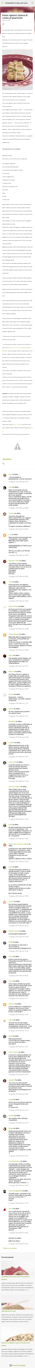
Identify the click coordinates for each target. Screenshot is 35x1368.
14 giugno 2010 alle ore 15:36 (18, 781)
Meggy (11, 1128)
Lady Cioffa (12, 762)
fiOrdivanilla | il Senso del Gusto (16, 3)
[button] (3, 24)
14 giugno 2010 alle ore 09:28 (18, 555)
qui (31, 427)
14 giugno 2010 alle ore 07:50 (18, 482)
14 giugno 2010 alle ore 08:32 (18, 529)
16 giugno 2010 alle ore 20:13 (18, 1110)
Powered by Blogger (19, 1365)
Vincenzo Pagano (14, 786)
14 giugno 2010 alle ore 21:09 (18, 936)
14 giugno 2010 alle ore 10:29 (18, 689)
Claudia (11, 901)
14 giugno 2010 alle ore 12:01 (18, 716)
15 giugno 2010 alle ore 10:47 (18, 1014)
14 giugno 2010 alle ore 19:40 (18, 896)
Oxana (11, 956)
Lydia (10, 487)
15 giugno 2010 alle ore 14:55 (18, 1074)
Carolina (11, 513)
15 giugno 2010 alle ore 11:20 (18, 1030)
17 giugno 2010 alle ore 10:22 (18, 1156)
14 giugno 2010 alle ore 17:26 (18, 819)
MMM (11, 942)
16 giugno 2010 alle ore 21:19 (18, 1123)
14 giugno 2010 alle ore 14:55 (18, 756)
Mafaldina (12, 721)
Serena (11, 981)
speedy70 (12, 1080)
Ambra (11, 655)
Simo (10, 474)
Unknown (12, 1004)
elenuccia (12, 671)
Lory (10, 534)
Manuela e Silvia (14, 561)
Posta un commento (10, 1248)
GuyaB (11, 1099)
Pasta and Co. (7, 459)
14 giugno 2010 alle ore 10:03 (18, 601)
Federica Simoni (14, 931)
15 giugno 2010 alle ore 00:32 (18, 975)
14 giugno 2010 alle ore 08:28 (18, 508)
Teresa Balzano (14, 634)
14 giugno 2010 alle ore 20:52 (18, 925)
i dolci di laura (13, 1052)
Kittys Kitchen (13, 606)
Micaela (11, 694)
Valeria (11, 1020)
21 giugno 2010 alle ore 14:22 (18, 1244)
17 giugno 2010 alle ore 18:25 (18, 1233)
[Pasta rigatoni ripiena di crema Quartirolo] (17, 69)
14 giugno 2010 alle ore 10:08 (18, 629)
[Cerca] (32, 3)
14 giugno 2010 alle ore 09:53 (18, 576)
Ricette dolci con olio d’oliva (15, 347)
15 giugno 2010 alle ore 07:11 (18, 998)
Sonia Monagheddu (15, 1191)
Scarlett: (11, 742)
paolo (11, 1036)
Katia (10, 867)
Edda (11, 824)
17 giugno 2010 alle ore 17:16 (18, 1203)
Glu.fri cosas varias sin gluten (18, 844)
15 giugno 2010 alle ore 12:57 (18, 1047)
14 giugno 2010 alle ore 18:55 (18, 861)
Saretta (11, 709)
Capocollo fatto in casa (8, 1311)
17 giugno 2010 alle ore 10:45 (18, 1185)
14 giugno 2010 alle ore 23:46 (18, 951)
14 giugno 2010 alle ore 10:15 (18, 666)
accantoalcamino (14, 1161)
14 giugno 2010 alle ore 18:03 (18, 838)
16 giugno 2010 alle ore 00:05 (18, 1094)
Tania (10, 582)
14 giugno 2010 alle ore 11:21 (18, 703)
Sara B (11, 1208)
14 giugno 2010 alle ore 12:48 (18, 737)
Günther (11, 1115)
